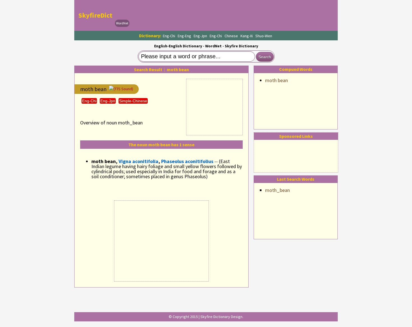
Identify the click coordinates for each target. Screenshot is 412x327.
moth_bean (277, 190)
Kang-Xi (246, 35)
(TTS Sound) (123, 88)
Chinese (231, 35)
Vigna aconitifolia (138, 161)
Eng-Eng (184, 35)
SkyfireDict (95, 15)
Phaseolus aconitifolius (187, 161)
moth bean (276, 80)
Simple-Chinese (133, 101)
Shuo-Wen (263, 35)
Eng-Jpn (200, 35)
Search (264, 57)
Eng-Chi (169, 35)
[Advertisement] (233, 15)
